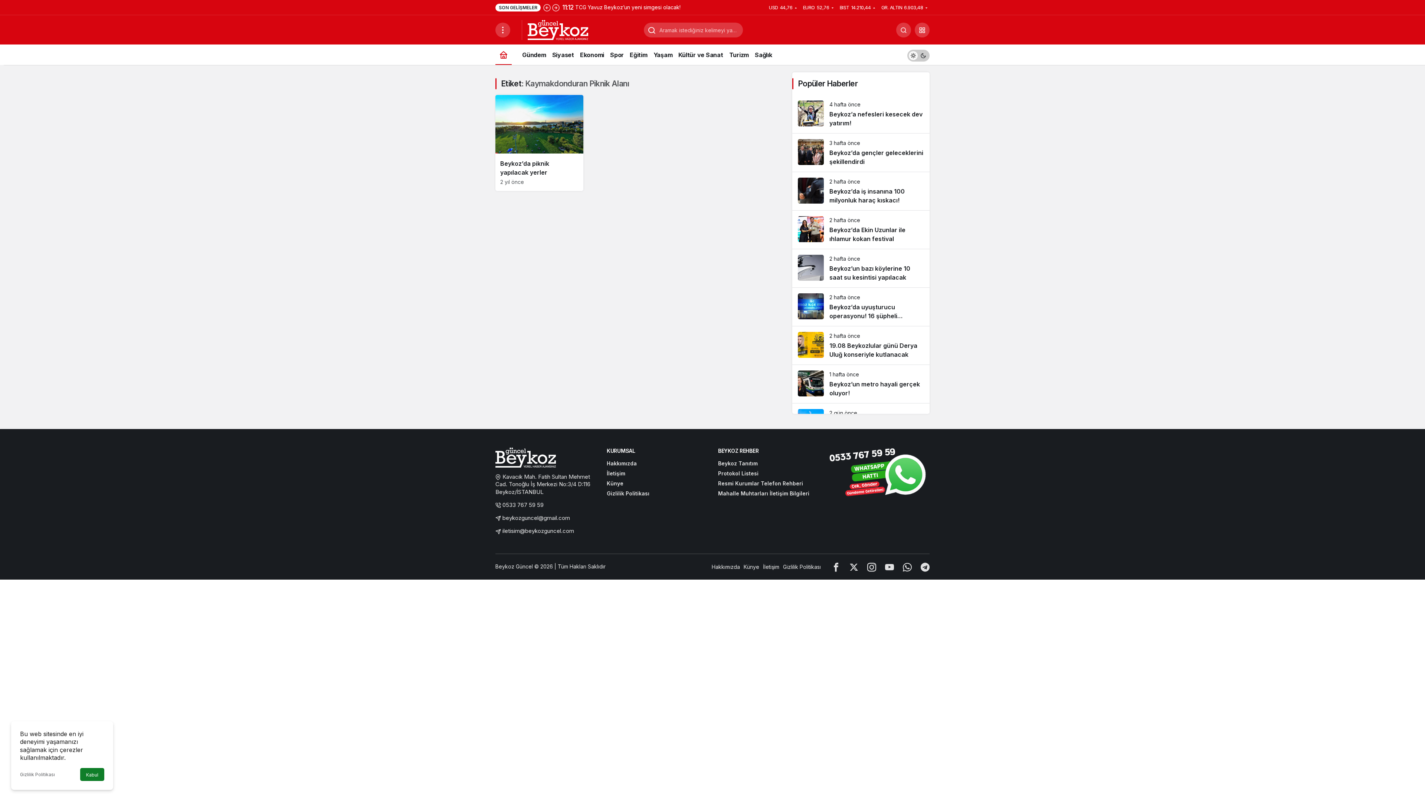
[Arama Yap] (903, 30)
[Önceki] (547, 7)
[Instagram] (871, 566)
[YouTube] (889, 566)
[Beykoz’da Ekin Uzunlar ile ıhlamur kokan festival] (861, 230)
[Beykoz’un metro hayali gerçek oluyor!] (861, 384)
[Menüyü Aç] (502, 30)
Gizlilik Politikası (37, 774)
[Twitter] (853, 566)
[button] (922, 30)
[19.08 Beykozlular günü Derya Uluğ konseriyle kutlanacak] (861, 345)
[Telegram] (925, 566)
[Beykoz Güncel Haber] (558, 29)
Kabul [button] (92, 775)
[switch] (918, 54)
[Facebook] (836, 566)
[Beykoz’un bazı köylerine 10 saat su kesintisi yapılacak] (861, 268)
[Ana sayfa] (503, 54)
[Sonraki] (555, 7)
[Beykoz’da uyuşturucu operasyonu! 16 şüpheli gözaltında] (861, 307)
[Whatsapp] (907, 566)
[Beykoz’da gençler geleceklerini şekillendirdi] (861, 153)
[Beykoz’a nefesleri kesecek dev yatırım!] (861, 114)
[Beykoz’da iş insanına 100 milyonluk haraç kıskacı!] (861, 191)
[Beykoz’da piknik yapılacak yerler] (539, 143)
